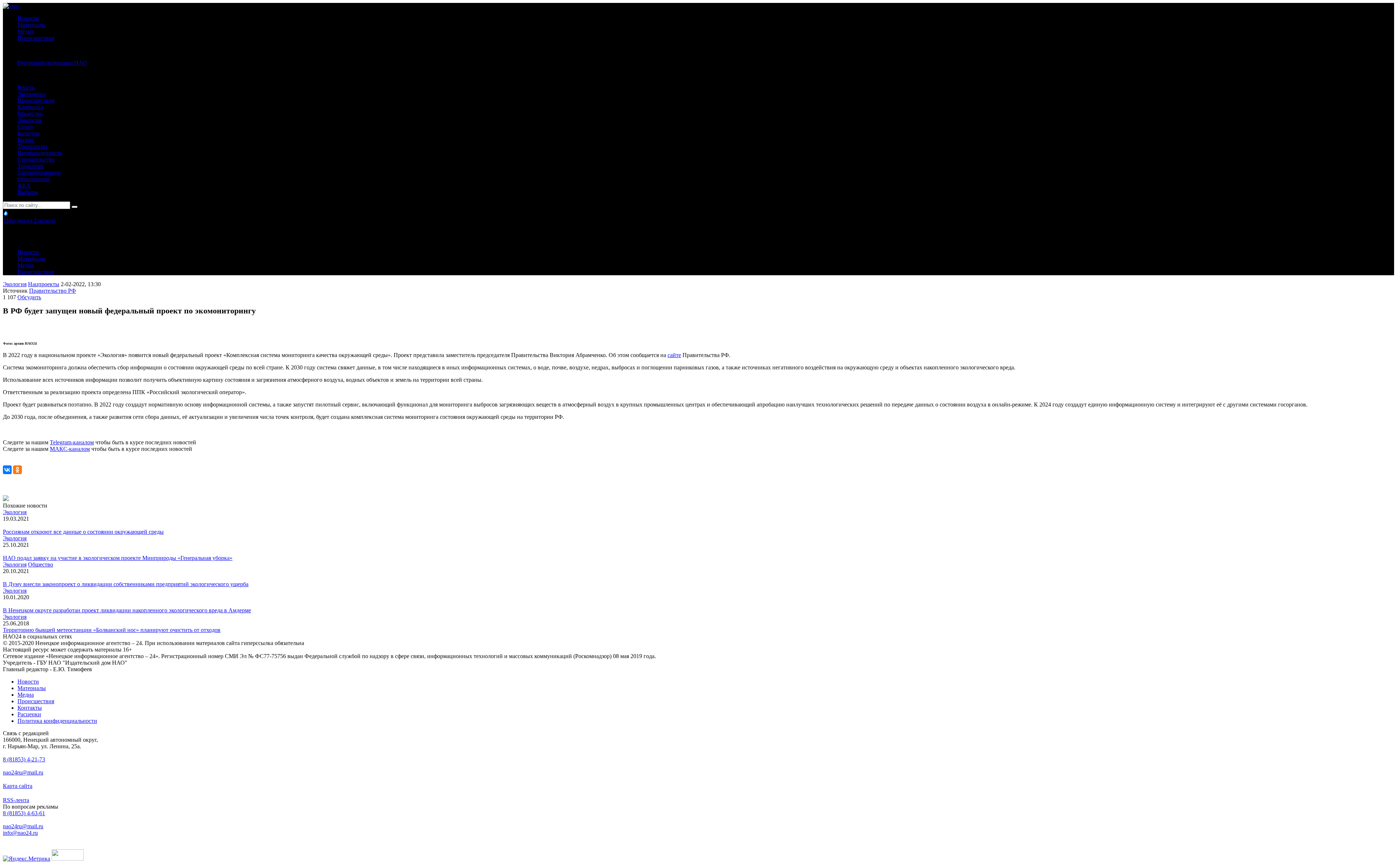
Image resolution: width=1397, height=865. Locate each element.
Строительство (36, 159)
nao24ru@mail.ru (23, 772)
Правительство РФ (52, 291)
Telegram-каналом (72, 442)
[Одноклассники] (17, 469)
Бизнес (26, 140)
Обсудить (29, 297)
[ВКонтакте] (7, 469)
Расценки (29, 714)
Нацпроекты (43, 284)
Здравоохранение (39, 172)
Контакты (29, 708)
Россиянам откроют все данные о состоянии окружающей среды (83, 532)
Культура (28, 133)
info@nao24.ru (20, 833)
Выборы (27, 192)
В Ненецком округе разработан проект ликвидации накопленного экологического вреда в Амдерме (127, 610)
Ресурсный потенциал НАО (52, 63)
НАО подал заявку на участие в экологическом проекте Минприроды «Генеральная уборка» (117, 558)
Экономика (31, 94)
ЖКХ (24, 186)
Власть (26, 87)
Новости (28, 18)
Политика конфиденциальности (57, 721)
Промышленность (39, 153)
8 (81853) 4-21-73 (24, 759)
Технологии (32, 146)
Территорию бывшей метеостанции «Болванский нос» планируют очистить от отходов (111, 630)
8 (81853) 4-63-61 (24, 813)
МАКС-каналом (70, 449)
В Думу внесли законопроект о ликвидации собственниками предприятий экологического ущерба (125, 584)
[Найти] (74, 207)
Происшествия (35, 38)
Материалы (31, 25)
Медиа (25, 31)
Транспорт (30, 166)
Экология (29, 120)
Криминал (30, 107)
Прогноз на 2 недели (30, 220)
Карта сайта (17, 786)
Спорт (25, 127)
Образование (33, 179)
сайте (674, 355)
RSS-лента (16, 800)
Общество (30, 114)
